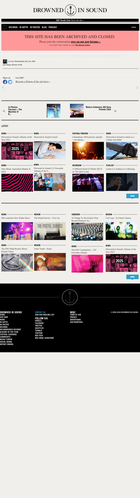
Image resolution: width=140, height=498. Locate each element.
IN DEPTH (4, 322)
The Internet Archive (82, 45)
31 (115, 55)
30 (112, 55)
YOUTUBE (39, 333)
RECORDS (4, 327)
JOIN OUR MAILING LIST (44, 314)
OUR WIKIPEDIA (76, 322)
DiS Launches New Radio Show (15, 218)
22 (83, 55)
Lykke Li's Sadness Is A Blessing (120, 169)
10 (41, 55)
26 (98, 55)
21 (80, 55)
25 (94, 55)
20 (76, 55)
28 (105, 55)
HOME (2, 314)
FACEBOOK (39, 323)
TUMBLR (38, 330)
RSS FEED (39, 335)
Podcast (53, 27)
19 (73, 55)
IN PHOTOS (4, 324)
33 (123, 55)
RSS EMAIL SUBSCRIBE (44, 338)
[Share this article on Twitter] (10, 82)
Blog (44, 27)
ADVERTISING (75, 319)
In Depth (23, 27)
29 (108, 55)
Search (134, 27)
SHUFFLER (39, 328)
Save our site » (70, 20)
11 (44, 55)
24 (91, 55)
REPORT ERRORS (6, 344)
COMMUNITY (5, 336)
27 (101, 55)
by (16, 61)
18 (69, 55)
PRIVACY (73, 317)
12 (48, 55)
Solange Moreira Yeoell (14, 65)
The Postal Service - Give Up (47, 218)
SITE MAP (4, 317)
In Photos (35, 27)
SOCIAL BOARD (6, 341)
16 (62, 55)
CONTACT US (40, 312)
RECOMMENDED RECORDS (10, 329)
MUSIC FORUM (6, 339)
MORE (132, 196)
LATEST (4, 126)
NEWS (2, 319)
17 (66, 55)
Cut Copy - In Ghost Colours (118, 218)
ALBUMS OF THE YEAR (9, 331)
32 (119, 55)
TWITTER (38, 325)
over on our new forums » (85, 42)
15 (59, 55)
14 (55, 55)
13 (51, 55)
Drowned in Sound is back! (46, 137)
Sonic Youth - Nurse (43, 249)
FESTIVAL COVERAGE (8, 334)
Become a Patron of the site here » (33, 81)
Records (13, 27)
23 (87, 55)
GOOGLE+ (38, 320)
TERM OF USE (75, 314)
